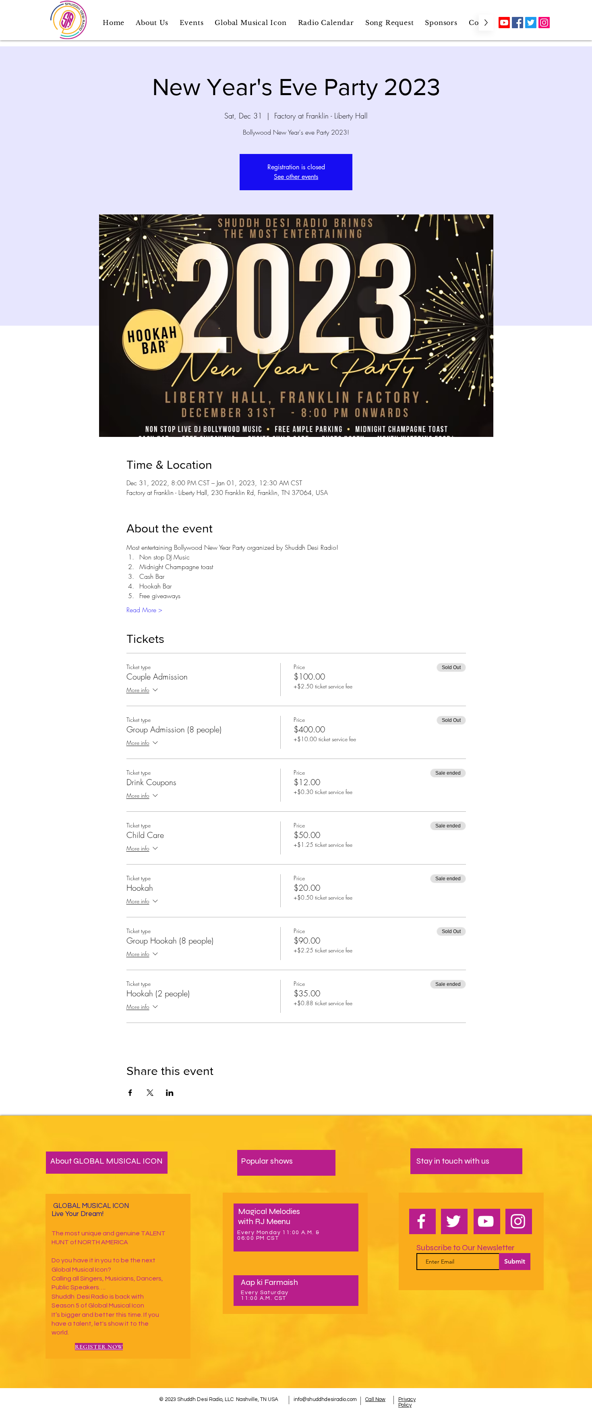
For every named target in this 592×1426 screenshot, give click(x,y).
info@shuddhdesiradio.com (325, 1399)
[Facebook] (517, 22)
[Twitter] (530, 22)
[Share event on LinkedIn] (170, 1092)
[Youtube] (504, 22)
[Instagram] (544, 22)
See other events (296, 177)
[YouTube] (485, 1221)
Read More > (144, 609)
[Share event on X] (150, 1092)
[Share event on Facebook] (130, 1092)
